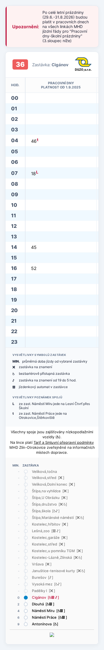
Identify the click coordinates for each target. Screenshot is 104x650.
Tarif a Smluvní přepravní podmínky (64, 442)
